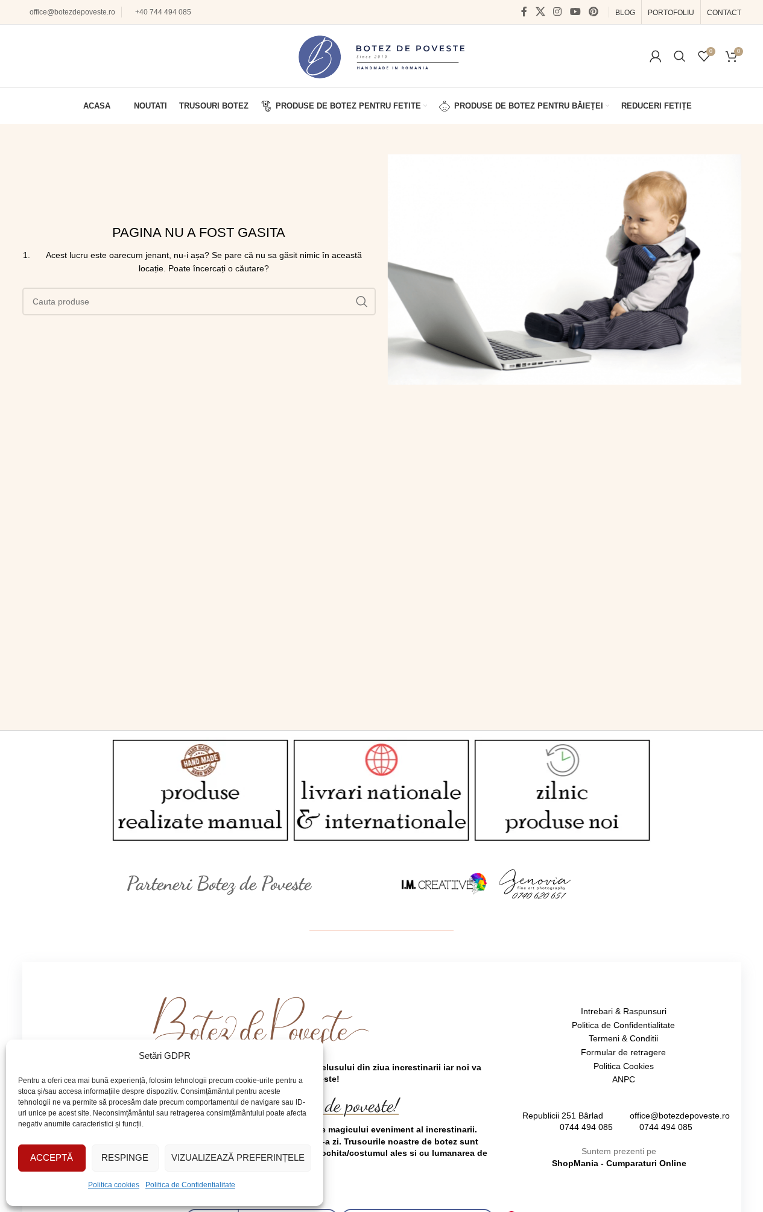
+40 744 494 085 (163, 12)
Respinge (124, 1157)
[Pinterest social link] (593, 11)
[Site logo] (381, 55)
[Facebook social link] (524, 11)
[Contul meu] (656, 56)
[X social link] (540, 11)
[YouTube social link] (575, 11)
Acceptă (51, 1157)
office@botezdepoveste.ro (72, 12)
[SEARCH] (362, 301)
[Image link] (444, 883)
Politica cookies (113, 1185)
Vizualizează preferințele (238, 1157)
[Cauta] (680, 56)
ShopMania (575, 1163)
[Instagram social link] (557, 11)
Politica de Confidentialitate (190, 1185)
